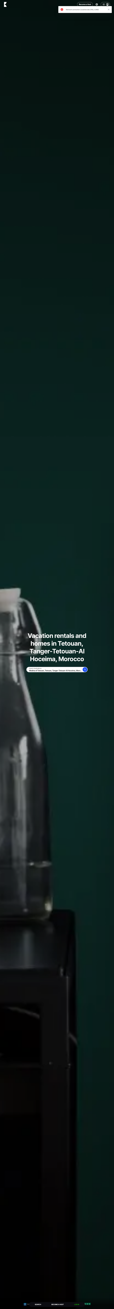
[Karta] (5, 4)
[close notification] (109, 9)
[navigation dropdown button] (105, 4)
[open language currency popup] (97, 4)
